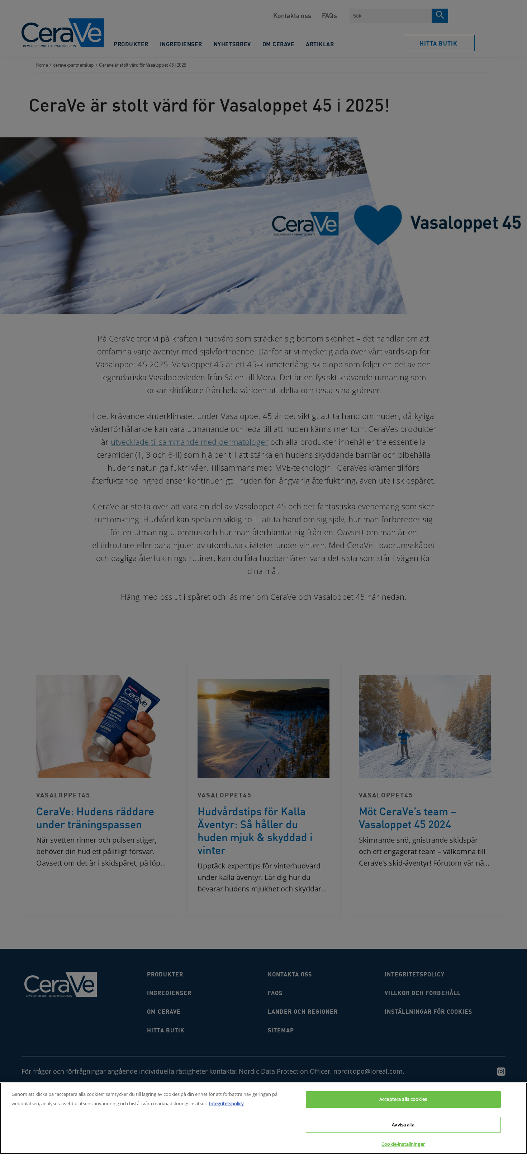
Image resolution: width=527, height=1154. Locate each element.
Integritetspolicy (226, 1103)
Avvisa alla (403, 1124)
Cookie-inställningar (403, 1144)
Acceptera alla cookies (403, 1099)
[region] (263, 1118)
